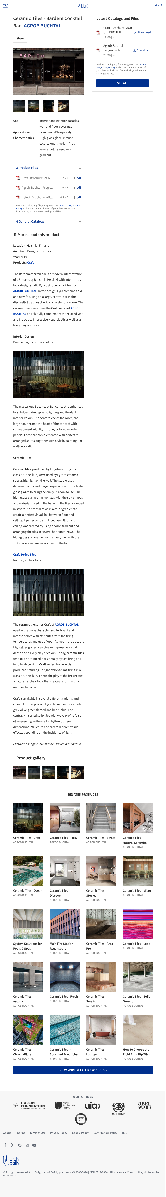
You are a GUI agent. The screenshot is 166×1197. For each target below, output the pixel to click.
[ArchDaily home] (83, 5)
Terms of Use (65, 205)
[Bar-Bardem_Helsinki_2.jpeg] (63, 106)
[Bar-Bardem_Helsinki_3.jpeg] (33, 106)
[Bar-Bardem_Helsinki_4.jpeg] (19, 106)
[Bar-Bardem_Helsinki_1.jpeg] (19, 772)
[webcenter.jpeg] (48, 106)
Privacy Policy (108, 67)
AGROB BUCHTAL (42, 25)
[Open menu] (5, 5)
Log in (158, 4)
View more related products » (83, 1070)
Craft (30, 262)
